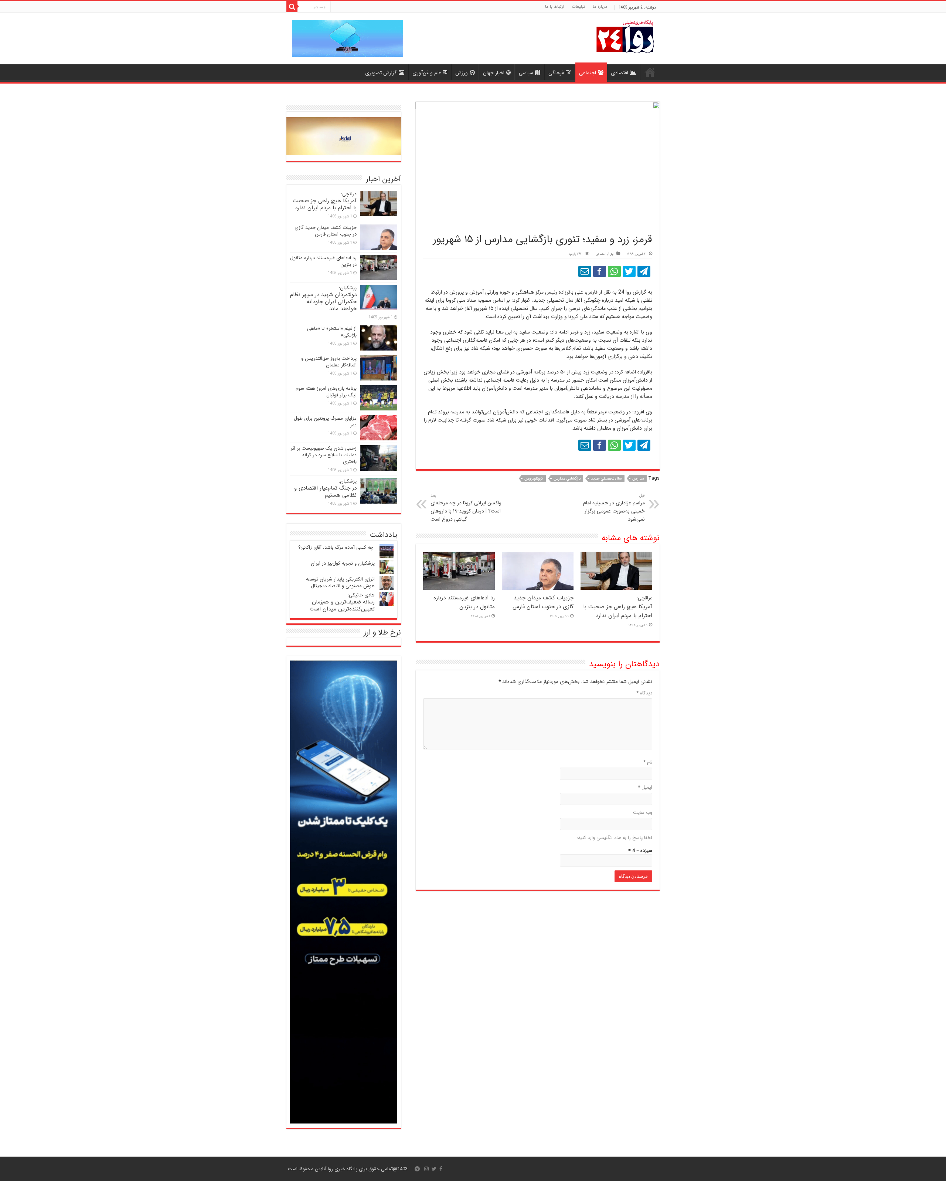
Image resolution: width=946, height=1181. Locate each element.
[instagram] (426, 1168)
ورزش (461, 73)
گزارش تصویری (381, 73)
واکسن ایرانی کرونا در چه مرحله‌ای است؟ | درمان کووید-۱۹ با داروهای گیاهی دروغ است (466, 507)
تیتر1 (610, 254)
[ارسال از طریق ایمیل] (584, 271)
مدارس (638, 479)
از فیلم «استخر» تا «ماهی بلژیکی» (332, 332)
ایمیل (645, 787)
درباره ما (600, 6)
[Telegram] (417, 1168)
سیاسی (526, 73)
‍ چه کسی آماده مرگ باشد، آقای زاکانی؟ (336, 547)
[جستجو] (291, 6)
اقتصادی (619, 73)
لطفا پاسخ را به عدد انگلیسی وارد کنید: (614, 838)
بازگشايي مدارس (567, 479)
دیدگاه (644, 693)
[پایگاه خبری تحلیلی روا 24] (625, 36)
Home (650, 72)
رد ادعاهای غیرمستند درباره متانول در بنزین (464, 602)
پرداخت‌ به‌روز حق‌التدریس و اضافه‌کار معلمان (329, 362)
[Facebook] (441, 1168)
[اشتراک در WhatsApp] (614, 271)
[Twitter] (434, 1168)
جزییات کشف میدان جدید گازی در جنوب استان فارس (543, 602)
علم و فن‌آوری (426, 73)
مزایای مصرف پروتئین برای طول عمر (325, 421)
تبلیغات (578, 6)
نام (647, 762)
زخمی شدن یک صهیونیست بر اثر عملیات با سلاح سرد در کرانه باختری (323, 455)
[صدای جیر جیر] (629, 271)
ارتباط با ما (554, 6)
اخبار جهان (493, 73)
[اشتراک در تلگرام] (643, 271)
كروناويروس (533, 479)
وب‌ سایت (642, 812)
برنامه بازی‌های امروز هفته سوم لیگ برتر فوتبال (326, 392)
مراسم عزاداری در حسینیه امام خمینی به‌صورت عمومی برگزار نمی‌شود (614, 507)
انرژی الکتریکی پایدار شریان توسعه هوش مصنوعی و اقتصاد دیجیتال (340, 582)
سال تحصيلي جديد (606, 479)
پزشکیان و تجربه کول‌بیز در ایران (343, 563)
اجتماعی (587, 73)
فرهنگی (556, 73)
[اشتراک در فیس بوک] (599, 271)
